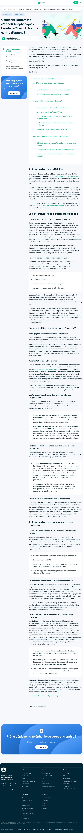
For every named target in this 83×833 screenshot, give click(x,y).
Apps (44, 778)
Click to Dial (66, 786)
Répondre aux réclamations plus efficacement (54, 129)
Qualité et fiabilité (47, 776)
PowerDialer (66, 773)
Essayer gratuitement (48, 786)
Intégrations (46, 773)
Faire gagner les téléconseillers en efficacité (53, 108)
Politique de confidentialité (30, 829)
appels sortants (71, 176)
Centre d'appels (12, 9)
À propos (45, 800)
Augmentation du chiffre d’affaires (49, 112)
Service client (26, 776)
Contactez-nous (47, 797)
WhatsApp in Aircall (69, 789)
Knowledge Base (27, 800)
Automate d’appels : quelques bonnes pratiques (15, 67)
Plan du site (49, 829)
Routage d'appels (68, 778)
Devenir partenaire (27, 808)
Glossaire (24, 816)
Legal (19, 829)
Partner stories (26, 805)
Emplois (44, 803)
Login (75, 2)
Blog (4, 9)
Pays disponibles (47, 783)
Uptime (44, 808)
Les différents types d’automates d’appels (13, 56)
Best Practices (7, 14)
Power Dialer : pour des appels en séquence (53, 94)
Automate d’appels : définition (13, 50)
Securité (42, 829)
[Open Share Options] (38, 39)
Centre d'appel (26, 773)
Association (25, 786)
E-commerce (26, 783)
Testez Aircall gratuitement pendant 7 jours (45, 696)
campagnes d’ (60, 176)
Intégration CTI (67, 783)
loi (57, 626)
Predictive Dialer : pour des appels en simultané (54, 90)
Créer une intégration (28, 810)
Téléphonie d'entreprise (29, 781)
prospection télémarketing (46, 369)
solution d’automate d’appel (53, 205)
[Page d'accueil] (41, 3)
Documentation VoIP (28, 813)
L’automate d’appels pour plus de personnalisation (55, 149)
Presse (44, 805)
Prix (43, 781)
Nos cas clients (26, 803)
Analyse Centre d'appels (70, 781)
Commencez (14, 93)
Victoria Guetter (12, 38)
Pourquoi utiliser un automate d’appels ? (13, 62)
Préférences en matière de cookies (63, 829)
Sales (23, 778)
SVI (64, 776)
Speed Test (25, 818)
